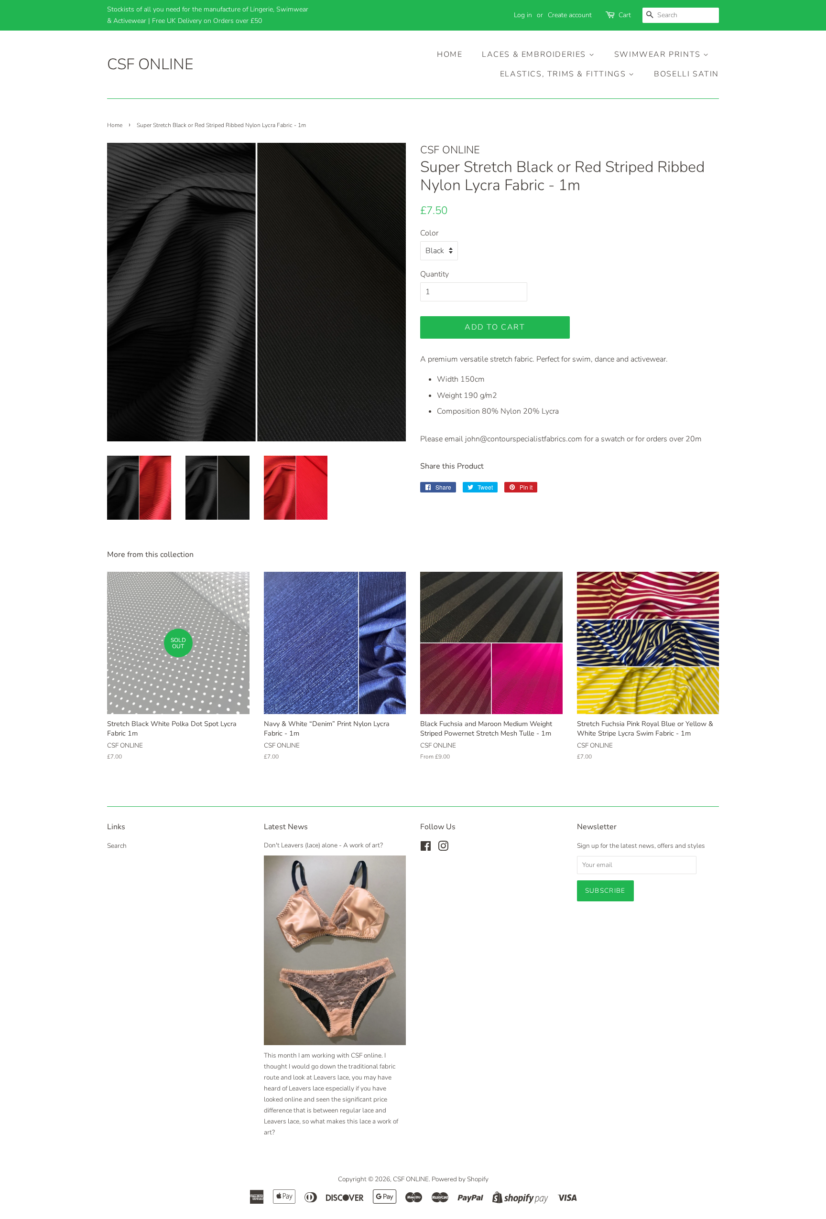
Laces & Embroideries (535, 54)
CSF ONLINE (150, 64)
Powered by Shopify (460, 1179)
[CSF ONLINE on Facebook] (425, 848)
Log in (523, 15)
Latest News (286, 827)
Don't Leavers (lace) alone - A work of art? (323, 845)
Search (117, 845)
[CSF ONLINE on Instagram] (443, 848)
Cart (625, 15)
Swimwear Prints (659, 54)
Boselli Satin (686, 74)
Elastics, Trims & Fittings (564, 74)
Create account (570, 15)
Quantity (434, 274)
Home (449, 54)
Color (429, 233)
